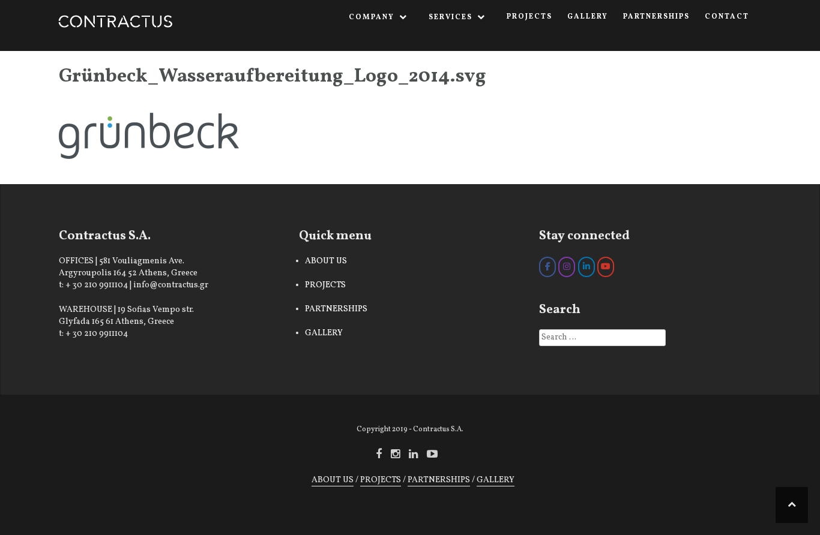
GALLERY (587, 17)
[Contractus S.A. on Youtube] (605, 267)
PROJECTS (529, 17)
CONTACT (727, 17)
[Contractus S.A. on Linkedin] (586, 267)
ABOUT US (326, 261)
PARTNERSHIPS (656, 17)
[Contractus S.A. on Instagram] (566, 267)
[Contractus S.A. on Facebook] (547, 267)
